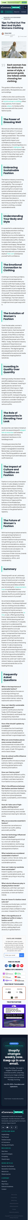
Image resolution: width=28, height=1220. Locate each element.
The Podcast (5, 1137)
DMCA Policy (14, 1200)
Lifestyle (7, 19)
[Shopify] (14, 2)
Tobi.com (10, 254)
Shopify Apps (6, 1159)
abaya (9, 106)
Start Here (5, 1151)
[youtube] (21, 965)
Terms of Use (14, 1194)
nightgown (17, 147)
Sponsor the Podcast (8, 1166)
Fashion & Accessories (12, 17)
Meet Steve (5, 1184)
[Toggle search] (25, 7)
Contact (23, 11)
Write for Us (5, 1171)
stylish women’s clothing (12, 101)
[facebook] (6, 965)
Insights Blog (5, 1134)
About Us (16, 11)
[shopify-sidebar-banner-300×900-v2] (14, 1016)
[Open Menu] (2, 11)
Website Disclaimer (14, 1203)
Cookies (14, 1209)
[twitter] (14, 965)
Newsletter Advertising (8, 1169)
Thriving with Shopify (8, 1145)
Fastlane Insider (6, 1139)
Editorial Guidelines (7, 1186)
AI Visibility (5, 1156)
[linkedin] (10, 965)
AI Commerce (6, 1142)
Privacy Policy (14, 1197)
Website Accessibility (14, 1212)
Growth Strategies (7, 1154)
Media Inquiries (6, 1174)
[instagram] (17, 965)
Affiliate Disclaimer (14, 1206)
